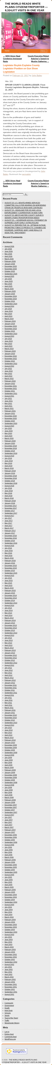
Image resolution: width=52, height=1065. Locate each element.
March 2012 (9, 678)
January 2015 (10, 593)
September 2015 (11, 573)
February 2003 (10, 950)
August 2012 (9, 665)
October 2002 (10, 960)
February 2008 (10, 800)
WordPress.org (10, 1039)
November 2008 (11, 778)
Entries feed (9, 1034)
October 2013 (10, 630)
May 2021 (8, 404)
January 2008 (10, 802)
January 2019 (10, 473)
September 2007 (11, 812)
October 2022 (10, 361)
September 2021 (11, 394)
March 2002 (9, 977)
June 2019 (9, 461)
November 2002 (11, 957)
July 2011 (8, 698)
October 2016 (10, 541)
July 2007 (8, 817)
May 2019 (8, 463)
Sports (7, 1016)
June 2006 (9, 850)
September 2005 (11, 872)
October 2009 (10, 750)
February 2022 (10, 381)
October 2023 (10, 331)
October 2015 (10, 571)
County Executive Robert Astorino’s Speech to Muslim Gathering (38, 58)
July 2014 (8, 608)
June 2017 (9, 521)
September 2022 (11, 364)
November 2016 (11, 538)
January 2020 (10, 443)
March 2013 (9, 648)
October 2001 (10, 989)
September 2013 (11, 633)
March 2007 (9, 827)
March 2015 (9, 588)
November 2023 (11, 329)
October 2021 (10, 391)
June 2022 (9, 371)
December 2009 (11, 745)
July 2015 (8, 578)
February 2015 (10, 591)
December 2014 (11, 595)
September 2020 (11, 423)
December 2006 (11, 835)
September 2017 (11, 513)
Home (7, 51)
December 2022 (11, 356)
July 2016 (8, 548)
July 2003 (8, 937)
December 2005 (11, 865)
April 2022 (8, 376)
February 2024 (10, 321)
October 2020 (10, 421)
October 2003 (10, 930)
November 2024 (11, 299)
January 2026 (10, 264)
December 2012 (11, 655)
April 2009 (8, 765)
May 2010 (8, 733)
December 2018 (11, 476)
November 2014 (11, 598)
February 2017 (10, 531)
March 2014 (9, 618)
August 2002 (9, 965)
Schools (8, 1013)
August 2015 (9, 576)
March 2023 (9, 349)
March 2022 (9, 379)
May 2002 (8, 972)
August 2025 (9, 276)
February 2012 (10, 680)
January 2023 (10, 354)
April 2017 (8, 526)
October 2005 (10, 870)
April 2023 (8, 346)
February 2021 (10, 411)
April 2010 (8, 735)
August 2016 (9, 546)
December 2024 (11, 296)
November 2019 (11, 448)
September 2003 (11, 932)
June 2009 (9, 760)
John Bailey (37, 75)
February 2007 (10, 830)
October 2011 (10, 690)
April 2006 (8, 855)
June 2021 (9, 401)
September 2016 (11, 543)
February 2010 (10, 740)
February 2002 (10, 979)
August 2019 (9, 456)
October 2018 (10, 481)
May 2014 (8, 613)
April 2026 (8, 256)
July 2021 (8, 399)
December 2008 (11, 775)
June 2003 (9, 940)
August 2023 (9, 336)
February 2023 (10, 351)
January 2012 (10, 683)
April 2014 (8, 615)
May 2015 (8, 583)
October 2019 (10, 451)
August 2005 (9, 875)
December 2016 (11, 536)
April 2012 (8, 675)
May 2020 (8, 433)
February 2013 (10, 650)
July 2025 (8, 279)
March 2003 (9, 947)
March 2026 (9, 259)
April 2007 (8, 825)
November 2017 (11, 508)
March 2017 (9, 528)
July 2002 (8, 967)
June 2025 (9, 281)
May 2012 (8, 673)
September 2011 (11, 693)
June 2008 (9, 790)
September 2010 (11, 723)
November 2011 (11, 688)
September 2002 (11, 962)
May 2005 (8, 882)
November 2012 (11, 658)
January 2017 (10, 533)
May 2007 (8, 822)
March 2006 (9, 857)
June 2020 (9, 431)
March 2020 (9, 438)
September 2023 (11, 334)
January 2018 (10, 503)
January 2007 (10, 832)
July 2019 (8, 458)
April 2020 (8, 436)
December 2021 (11, 386)
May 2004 (8, 912)
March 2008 (9, 797)
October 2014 (10, 600)
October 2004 (10, 900)
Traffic (7, 1021)
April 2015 (8, 586)
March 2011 (9, 708)
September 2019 (11, 453)
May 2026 (8, 254)
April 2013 (8, 645)
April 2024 (8, 316)
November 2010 (11, 718)
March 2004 (9, 917)
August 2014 (9, 605)
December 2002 (11, 955)
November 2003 (11, 927)
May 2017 (8, 523)
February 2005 (10, 890)
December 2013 (11, 625)
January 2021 (10, 413)
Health (7, 1008)
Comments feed (11, 1037)
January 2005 (10, 892)
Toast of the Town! (11, 1018)
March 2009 (9, 768)
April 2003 (8, 945)
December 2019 (11, 446)
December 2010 (11, 715)
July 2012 (8, 668)
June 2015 (9, 581)
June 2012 (9, 670)
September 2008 (11, 783)
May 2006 (8, 852)
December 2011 (11, 685)
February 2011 (10, 710)
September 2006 (11, 842)
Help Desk (8, 1011)
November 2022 (11, 359)
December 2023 (11, 326)
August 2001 (9, 994)
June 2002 (9, 970)
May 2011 (8, 703)
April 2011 (8, 705)
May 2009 (8, 763)
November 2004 (11, 897)
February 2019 (10, 471)
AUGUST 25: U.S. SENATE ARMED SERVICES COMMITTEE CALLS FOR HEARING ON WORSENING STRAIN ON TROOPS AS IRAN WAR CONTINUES (25, 205)
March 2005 (9, 887)
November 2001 (11, 987)
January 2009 (10, 773)
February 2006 (10, 860)
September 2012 (11, 663)
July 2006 (8, 847)
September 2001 (11, 992)
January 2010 (10, 743)
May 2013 (8, 643)
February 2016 (10, 561)
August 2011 (9, 695)
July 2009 (8, 758)
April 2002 (8, 975)
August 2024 (9, 306)
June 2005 (9, 880)
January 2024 (10, 324)
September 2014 (11, 603)
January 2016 (10, 563)
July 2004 (8, 907)
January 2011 (10, 713)
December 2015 (11, 566)
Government (9, 1006)
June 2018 (9, 491)
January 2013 (10, 653)
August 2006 (9, 845)
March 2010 (9, 738)
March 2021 (9, 408)
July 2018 (8, 488)
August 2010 (9, 725)
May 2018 (8, 493)
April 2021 (8, 406)
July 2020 (8, 428)
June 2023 (9, 341)
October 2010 (10, 720)
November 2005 (11, 867)
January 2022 (10, 384)
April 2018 (8, 496)
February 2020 (10, 441)
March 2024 (9, 319)
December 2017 (11, 506)
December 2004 (11, 895)
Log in (7, 1032)
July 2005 (8, 877)
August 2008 (9, 785)
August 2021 (9, 396)
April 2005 (8, 885)
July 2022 (8, 369)
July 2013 (8, 638)
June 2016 (9, 551)
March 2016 (9, 558)
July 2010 (8, 728)
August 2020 (9, 426)
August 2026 (9, 246)
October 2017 (10, 511)
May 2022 (8, 374)
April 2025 (8, 286)
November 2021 (11, 389)
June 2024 (9, 311)
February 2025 (10, 291)
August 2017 (9, 516)
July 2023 (8, 339)
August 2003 (9, 935)
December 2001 (11, 984)
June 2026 (9, 251)
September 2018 (11, 483)
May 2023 (8, 344)
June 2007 (9, 820)
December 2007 (11, 805)
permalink (26, 174)
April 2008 (8, 795)
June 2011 (8, 700)
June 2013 (9, 640)
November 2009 (11, 748)
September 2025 (11, 274)
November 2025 (11, 269)
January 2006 (10, 862)
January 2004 (10, 922)
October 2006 (10, 840)
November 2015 (11, 568)
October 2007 (10, 810)
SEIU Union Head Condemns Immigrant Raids (12, 58)
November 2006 (11, 837)
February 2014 (10, 620)
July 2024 (8, 309)
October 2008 (10, 780)
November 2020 (11, 418)
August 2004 (9, 905)
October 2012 (10, 660)
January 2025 (10, 294)
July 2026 (8, 249)
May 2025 (8, 284)
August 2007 (9, 815)
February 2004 (10, 920)
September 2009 (11, 753)
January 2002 (10, 982)
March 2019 (9, 468)
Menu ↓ (44, 51)
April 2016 (8, 556)
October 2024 (10, 301)
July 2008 (8, 787)
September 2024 (11, 304)
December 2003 (11, 925)
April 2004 (8, 915)
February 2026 (10, 261)
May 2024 (8, 314)
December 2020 (11, 416)
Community (9, 1003)
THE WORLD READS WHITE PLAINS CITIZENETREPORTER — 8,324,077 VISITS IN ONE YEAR (26, 7)
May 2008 (8, 792)
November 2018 (11, 478)
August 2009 (9, 755)
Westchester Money (12, 1023)
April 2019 (8, 466)
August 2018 (9, 486)
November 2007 (11, 807)
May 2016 (8, 553)
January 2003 (10, 952)
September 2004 (11, 902)
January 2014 (10, 623)
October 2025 (10, 271)
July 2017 (8, 518)
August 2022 (9, 366)
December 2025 (11, 266)
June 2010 (9, 730)
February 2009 (10, 770)
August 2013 (9, 635)
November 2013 (11, 628)
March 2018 (9, 498)
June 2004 (9, 910)
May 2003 (8, 942)
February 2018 (10, 501)
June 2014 (9, 610)
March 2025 (9, 289)
